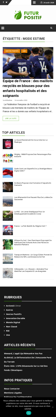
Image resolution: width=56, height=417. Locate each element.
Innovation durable (15, 318)
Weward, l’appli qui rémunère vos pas (23, 353)
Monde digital (13, 322)
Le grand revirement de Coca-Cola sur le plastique (30, 141)
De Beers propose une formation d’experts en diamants (32, 184)
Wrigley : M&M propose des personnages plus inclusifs (32, 155)
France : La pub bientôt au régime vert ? (30, 226)
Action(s (10, 305)
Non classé (11, 326)
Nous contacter (12, 388)
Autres (9, 310)
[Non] (52, 407)
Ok (28, 413)
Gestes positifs (12, 51)
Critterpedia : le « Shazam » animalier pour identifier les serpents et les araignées (31, 270)
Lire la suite (10, 118)
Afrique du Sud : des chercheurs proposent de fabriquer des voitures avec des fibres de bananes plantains (33, 242)
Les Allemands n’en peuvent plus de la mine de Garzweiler (33, 198)
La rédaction (7, 100)
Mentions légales (13, 392)
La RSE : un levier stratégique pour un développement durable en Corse (29, 213)
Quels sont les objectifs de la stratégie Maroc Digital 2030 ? (33, 170)
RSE (8, 330)
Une (24, 51)
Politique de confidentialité (18, 397)
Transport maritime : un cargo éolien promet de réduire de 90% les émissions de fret (33, 256)
